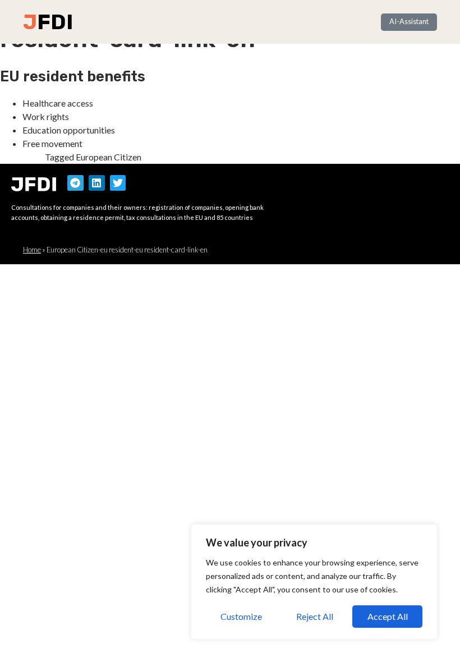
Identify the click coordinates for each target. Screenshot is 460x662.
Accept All (387, 616)
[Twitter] (118, 183)
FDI (55, 22)
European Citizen (108, 156)
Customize (241, 616)
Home (32, 249)
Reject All (314, 616)
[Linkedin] (97, 183)
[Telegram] (75, 183)
